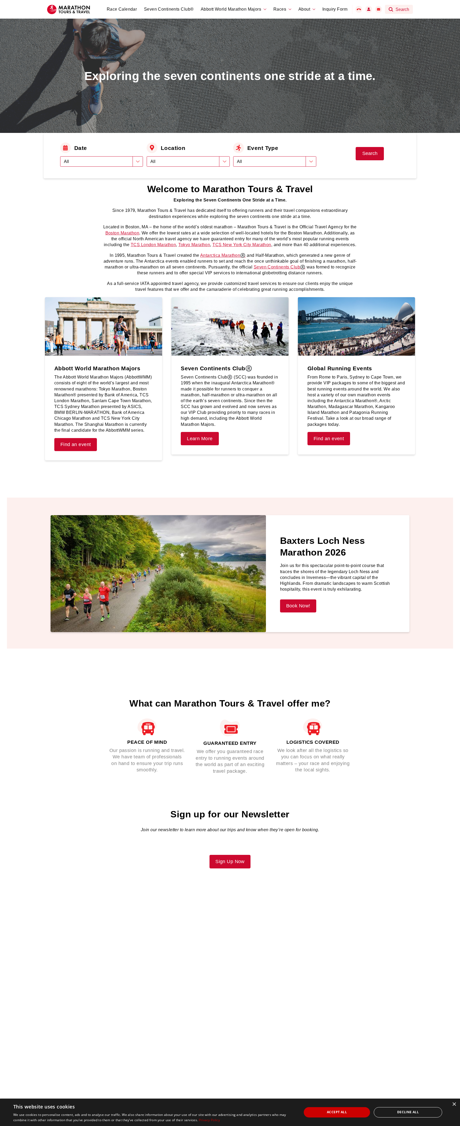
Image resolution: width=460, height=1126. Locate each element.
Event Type (262, 148)
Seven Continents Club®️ (280, 267)
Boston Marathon (122, 233)
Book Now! (298, 605)
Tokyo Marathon (194, 244)
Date (80, 148)
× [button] (454, 1104)
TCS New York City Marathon (241, 244)
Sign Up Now (230, 861)
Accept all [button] (337, 1112)
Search (369, 153)
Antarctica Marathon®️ (223, 255)
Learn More (199, 438)
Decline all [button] (408, 1112)
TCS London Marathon (153, 244)
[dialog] (230, 1112)
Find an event (75, 444)
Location (173, 148)
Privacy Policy (209, 1120)
